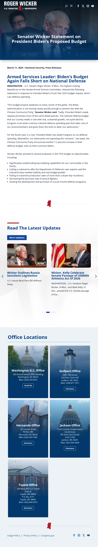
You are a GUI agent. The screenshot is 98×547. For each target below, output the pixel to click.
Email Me (28, 385)
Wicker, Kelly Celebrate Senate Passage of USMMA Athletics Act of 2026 (27, 275)
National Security (34, 67)
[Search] (66, 6)
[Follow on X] (83, 6)
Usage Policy (13, 535)
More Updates (16, 237)
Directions (70, 389)
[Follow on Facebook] (78, 6)
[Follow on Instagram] (87, 6)
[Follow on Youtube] (92, 6)
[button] (42, 312)
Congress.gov (47, 535)
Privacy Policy (30, 535)
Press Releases (53, 67)
